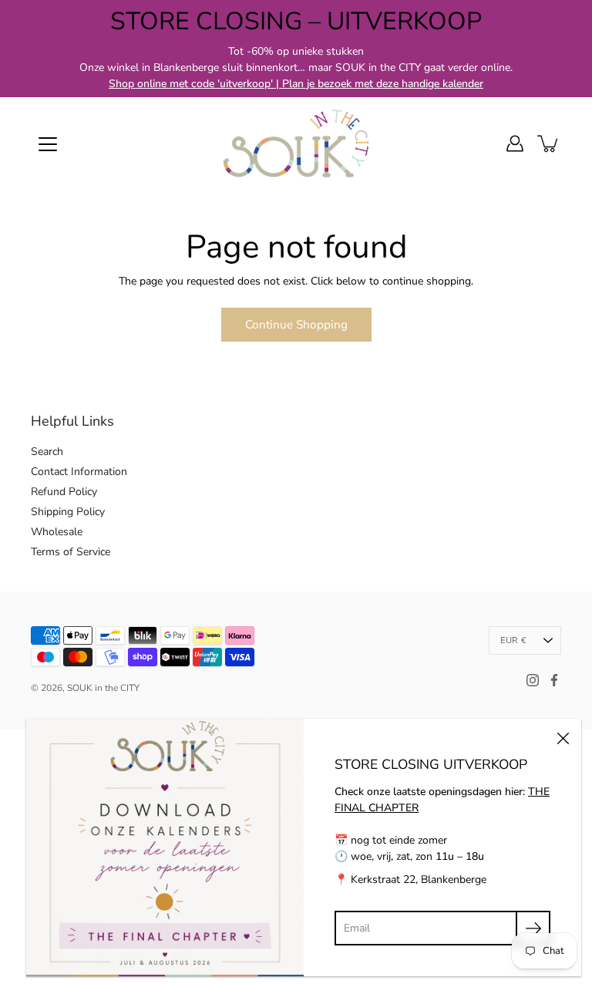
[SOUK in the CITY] (296, 143)
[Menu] (48, 144)
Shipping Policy (68, 511)
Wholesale (56, 531)
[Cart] (548, 143)
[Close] (562, 737)
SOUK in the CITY (103, 688)
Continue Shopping (296, 324)
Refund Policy (64, 491)
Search (47, 451)
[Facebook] (554, 680)
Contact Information (79, 471)
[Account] (515, 143)
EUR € (513, 640)
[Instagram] (533, 680)
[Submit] (533, 928)
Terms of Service (70, 551)
